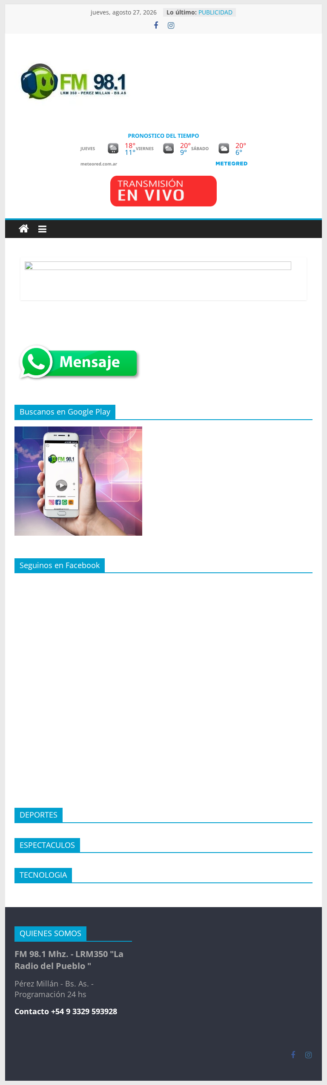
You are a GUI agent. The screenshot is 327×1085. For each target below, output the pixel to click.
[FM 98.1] (23, 229)
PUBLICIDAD (215, 13)
